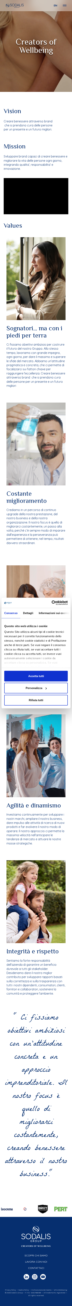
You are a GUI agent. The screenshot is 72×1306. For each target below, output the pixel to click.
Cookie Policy (23, 1290)
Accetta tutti (36, 675)
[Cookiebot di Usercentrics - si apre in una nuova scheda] (52, 602)
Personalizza (34, 688)
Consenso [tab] (11, 612)
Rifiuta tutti (36, 700)
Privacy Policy (10, 1290)
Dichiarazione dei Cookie (41, 1290)
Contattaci (36, 1268)
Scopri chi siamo (36, 1255)
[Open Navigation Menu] (64, 5)
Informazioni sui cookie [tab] (54, 612)
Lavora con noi (36, 1261)
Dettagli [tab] (28, 612)
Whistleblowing (60, 1290)
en (55, 5)
